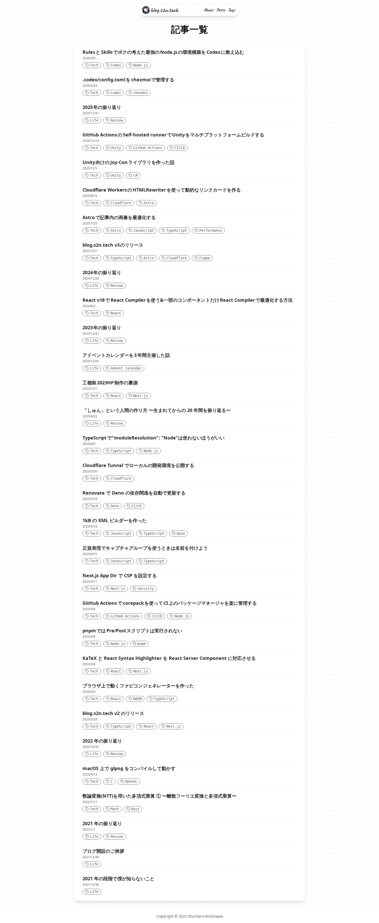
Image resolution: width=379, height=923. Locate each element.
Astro (149, 203)
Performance (210, 230)
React (116, 313)
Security (145, 588)
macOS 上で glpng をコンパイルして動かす (129, 768)
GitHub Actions (147, 148)
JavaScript (143, 230)
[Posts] (221, 10)
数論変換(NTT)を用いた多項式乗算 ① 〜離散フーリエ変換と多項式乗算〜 (159, 796)
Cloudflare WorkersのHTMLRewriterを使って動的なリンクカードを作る (162, 190)
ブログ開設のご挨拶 (103, 851)
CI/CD (180, 148)
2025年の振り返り (102, 107)
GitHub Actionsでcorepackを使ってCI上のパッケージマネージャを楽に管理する (170, 603)
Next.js (140, 396)
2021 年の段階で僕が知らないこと (118, 878)
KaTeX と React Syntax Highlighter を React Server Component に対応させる (169, 658)
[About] (209, 10)
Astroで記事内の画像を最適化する (119, 217)
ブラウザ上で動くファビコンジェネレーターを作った (138, 686)
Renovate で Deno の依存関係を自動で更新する (134, 493)
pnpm (141, 644)
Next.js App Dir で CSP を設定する (120, 575)
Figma (204, 258)
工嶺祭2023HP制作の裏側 (110, 382)
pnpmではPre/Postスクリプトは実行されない (132, 630)
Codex (116, 65)
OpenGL (131, 781)
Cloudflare (121, 203)
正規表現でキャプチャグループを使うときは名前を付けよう (145, 548)
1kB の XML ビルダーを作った (115, 520)
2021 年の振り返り (102, 823)
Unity (116, 148)
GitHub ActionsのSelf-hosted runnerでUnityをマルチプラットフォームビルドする (173, 135)
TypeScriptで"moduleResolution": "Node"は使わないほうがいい (154, 438)
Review (117, 120)
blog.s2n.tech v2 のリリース (113, 713)
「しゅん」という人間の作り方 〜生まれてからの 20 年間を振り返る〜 (157, 410)
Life (94, 120)
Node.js (140, 65)
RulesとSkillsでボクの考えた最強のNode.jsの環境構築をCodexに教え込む (163, 52)
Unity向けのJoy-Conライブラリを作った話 (129, 162)
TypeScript (176, 230)
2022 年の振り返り (102, 741)
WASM (137, 699)
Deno (115, 506)
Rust (135, 809)
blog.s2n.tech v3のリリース (113, 245)
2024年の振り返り (102, 272)
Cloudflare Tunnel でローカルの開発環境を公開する (138, 465)
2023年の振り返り (102, 327)
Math (115, 809)
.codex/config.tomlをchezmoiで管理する (128, 79)
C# (135, 175)
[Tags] (232, 10)
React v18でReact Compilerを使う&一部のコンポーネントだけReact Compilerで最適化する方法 (188, 300)
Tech (94, 65)
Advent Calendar (126, 368)
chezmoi (140, 93)
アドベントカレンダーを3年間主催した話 (126, 355)
